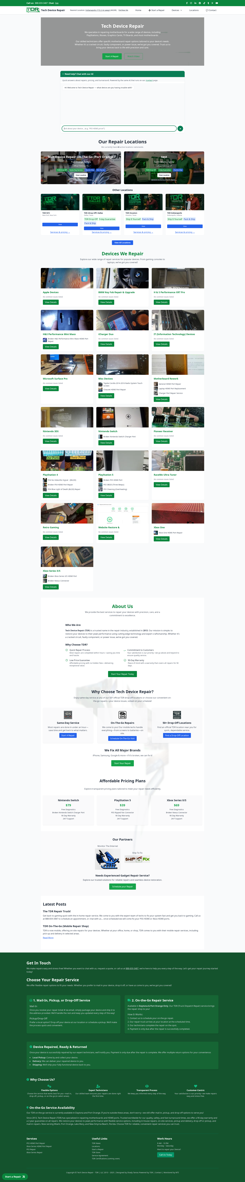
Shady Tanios (133, 1172)
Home (138, 10)
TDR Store (96, 1152)
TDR (151, 1172)
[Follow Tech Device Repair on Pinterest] (199, 3)
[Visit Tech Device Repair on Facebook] (187, 3)
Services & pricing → (60, 232)
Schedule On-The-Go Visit (122, 738)
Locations (194, 10)
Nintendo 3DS (51, 431)
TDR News (96, 1143)
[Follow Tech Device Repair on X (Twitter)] (212, 3)
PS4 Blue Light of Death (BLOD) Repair (64, 489)
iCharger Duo (105, 334)
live (56, 3)
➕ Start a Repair (156, 10)
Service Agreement (100, 1155)
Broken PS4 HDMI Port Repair (60, 484)
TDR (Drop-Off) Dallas (93, 213)
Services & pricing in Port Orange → (81, 180)
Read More (48, 937)
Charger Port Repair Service (171, 393)
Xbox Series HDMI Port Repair (39, 1146)
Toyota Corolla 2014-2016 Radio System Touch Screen (122, 384)
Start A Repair (112, 56)
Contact (211, 10)
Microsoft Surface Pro (55, 378)
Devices (175, 10)
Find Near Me (123, 10)
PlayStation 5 (105, 474)
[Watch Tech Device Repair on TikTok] (204, 3)
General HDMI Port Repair (170, 384)
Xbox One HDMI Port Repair (170, 532)
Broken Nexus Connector (58, 580)
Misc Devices (105, 378)
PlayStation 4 (50, 474)
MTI (177, 1172)
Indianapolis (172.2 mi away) (97, 10)
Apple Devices (51, 292)
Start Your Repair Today (122, 674)
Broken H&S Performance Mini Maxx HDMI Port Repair (68, 339)
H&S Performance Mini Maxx (59, 334)
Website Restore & (109, 527)
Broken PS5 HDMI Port (112, 480)
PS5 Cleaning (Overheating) (115, 489)
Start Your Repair (122, 763)
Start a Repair (98, 1149)
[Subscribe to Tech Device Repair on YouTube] (216, 3)
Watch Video (133, 56)
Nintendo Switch (107, 431)
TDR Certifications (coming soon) (106, 1158)
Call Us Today (165, 1154)
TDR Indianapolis (174, 213)
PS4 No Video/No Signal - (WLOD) (62, 480)
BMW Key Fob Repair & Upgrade (116, 292)
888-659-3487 (41, 3)
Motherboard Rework (166, 378)
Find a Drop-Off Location (177, 735)
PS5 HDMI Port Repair (36, 1143)
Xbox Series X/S (51, 570)
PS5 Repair (31, 1149)
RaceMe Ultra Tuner (165, 474)
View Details (51, 302)
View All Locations (122, 242)
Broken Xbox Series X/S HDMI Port (62, 576)
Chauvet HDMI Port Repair (114, 389)
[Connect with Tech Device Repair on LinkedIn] (195, 3)
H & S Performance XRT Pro (169, 292)
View (60, 224)
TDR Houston (131, 213)
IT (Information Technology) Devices (174, 334)
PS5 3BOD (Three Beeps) (113, 484)
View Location (81, 175)
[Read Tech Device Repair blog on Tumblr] (208, 3)
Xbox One (159, 527)
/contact (149, 80)
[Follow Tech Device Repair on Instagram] (191, 3)
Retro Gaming (51, 527)
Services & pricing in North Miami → (164, 180)
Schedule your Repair (122, 886)
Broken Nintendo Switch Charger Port (119, 436)
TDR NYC (46, 213)
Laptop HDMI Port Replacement (172, 388)
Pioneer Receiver (163, 431)
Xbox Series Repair (34, 1152)
